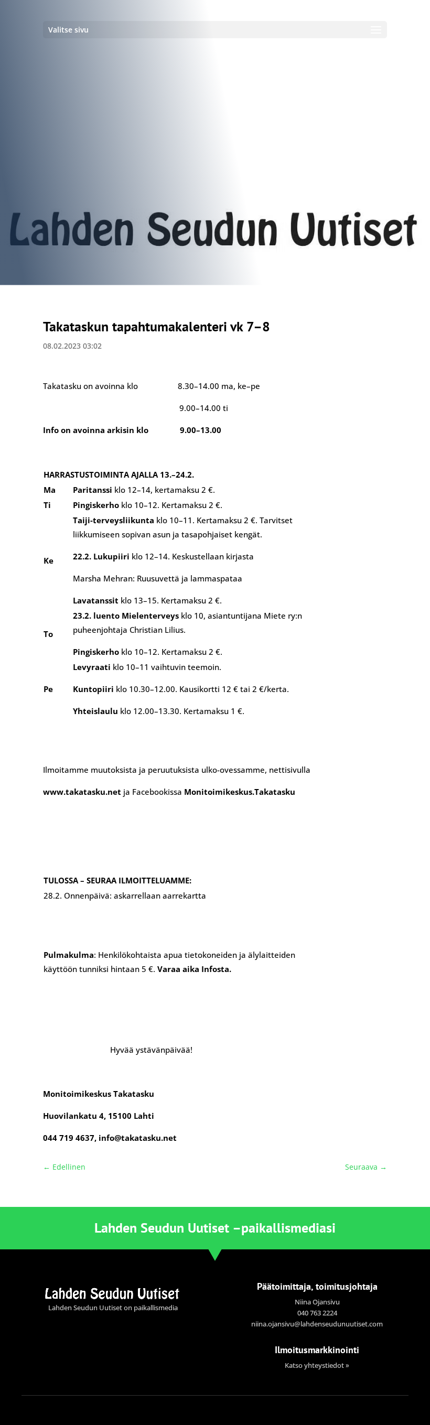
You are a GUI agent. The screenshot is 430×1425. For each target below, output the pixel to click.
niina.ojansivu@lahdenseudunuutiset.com (317, 1324)
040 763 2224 (317, 1313)
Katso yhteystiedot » (317, 1365)
